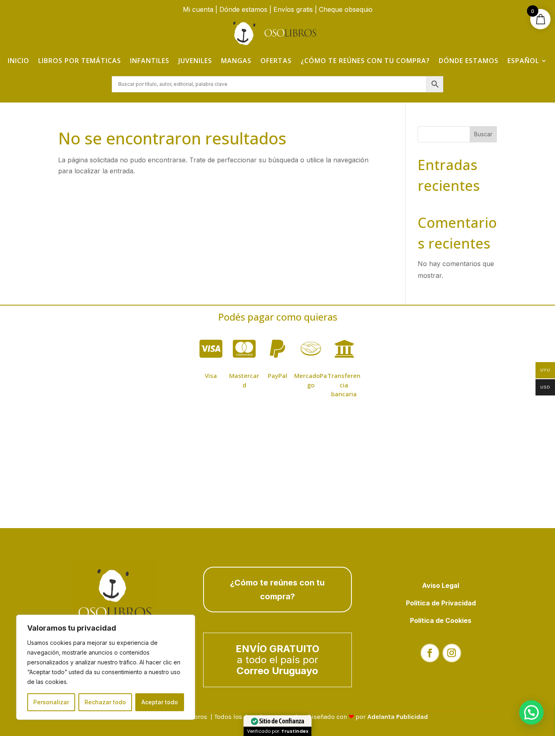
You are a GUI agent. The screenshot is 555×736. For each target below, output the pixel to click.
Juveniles (195, 60)
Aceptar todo (159, 702)
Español (523, 60)
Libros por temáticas (79, 60)
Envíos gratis (293, 9)
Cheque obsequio (346, 9)
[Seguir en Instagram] (451, 653)
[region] (105, 667)
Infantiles (149, 60)
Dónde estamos (243, 9)
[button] (531, 712)
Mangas (236, 60)
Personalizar (51, 702)
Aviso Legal (440, 585)
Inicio (18, 60)
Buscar (483, 134)
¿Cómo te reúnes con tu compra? (365, 60)
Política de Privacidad (441, 603)
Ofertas (276, 60)
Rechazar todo (105, 702)
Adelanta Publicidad (397, 717)
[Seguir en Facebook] (430, 653)
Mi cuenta (198, 9)
